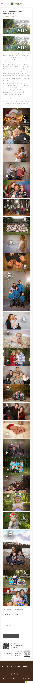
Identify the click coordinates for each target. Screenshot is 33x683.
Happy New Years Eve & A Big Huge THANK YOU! (13, 654)
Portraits (20, 609)
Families (15, 609)
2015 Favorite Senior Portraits (18, 646)
